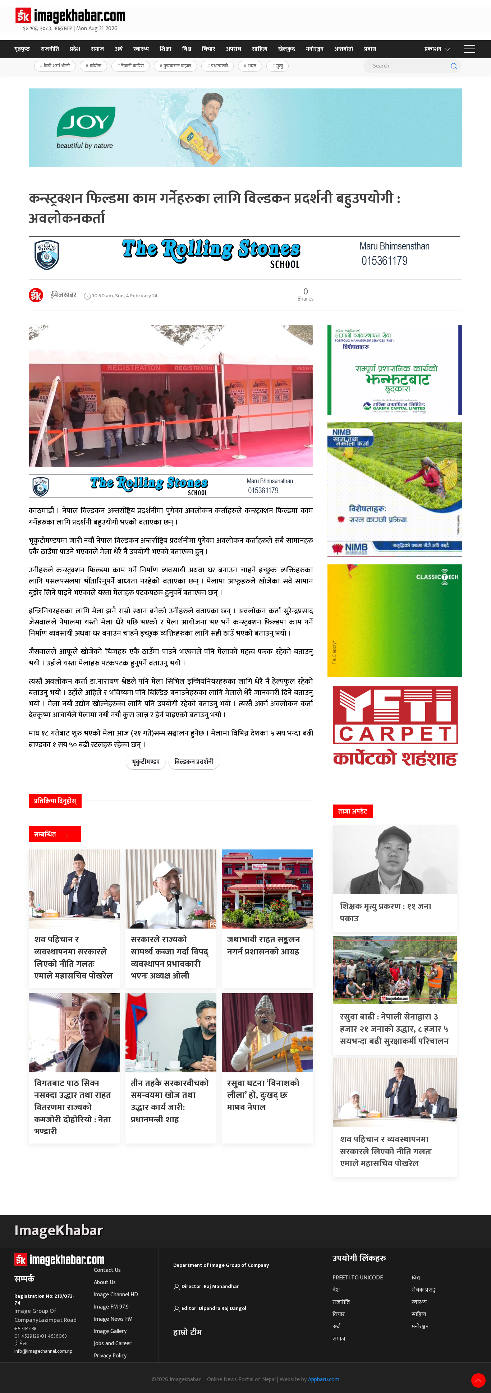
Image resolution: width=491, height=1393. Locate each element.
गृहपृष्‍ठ (22, 49)
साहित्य (259, 49)
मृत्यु (279, 66)
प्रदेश (75, 49)
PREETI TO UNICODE (357, 1278)
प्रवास (370, 49)
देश (336, 1290)
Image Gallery (110, 1331)
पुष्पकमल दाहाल (177, 66)
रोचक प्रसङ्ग (424, 1290)
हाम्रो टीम (187, 1332)
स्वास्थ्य (141, 49)
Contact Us (107, 1270)
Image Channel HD (116, 1295)
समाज (97, 49)
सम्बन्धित (45, 835)
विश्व (186, 49)
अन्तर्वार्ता (343, 49)
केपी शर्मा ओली (57, 66)
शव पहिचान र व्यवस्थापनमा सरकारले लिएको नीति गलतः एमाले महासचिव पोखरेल (386, 1151)
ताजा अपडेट (352, 811)
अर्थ (119, 49)
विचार (208, 49)
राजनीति (50, 49)
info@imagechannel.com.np (43, 1351)
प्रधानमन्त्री (219, 66)
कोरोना (95, 66)
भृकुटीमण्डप (146, 762)
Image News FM (113, 1319)
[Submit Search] (454, 66)
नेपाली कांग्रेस (132, 66)
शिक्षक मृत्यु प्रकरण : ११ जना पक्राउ (385, 912)
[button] (469, 49)
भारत (252, 66)
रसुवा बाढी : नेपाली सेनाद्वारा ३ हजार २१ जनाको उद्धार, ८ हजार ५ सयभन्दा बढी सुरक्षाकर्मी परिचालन (394, 1029)
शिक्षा (165, 49)
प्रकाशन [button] (433, 49)
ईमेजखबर (63, 295)
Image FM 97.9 (111, 1307)
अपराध (233, 49)
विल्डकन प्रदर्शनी (194, 762)
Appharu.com (323, 1379)
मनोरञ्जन (314, 49)
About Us (105, 1282)
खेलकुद (286, 49)
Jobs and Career (113, 1343)
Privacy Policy (110, 1356)
